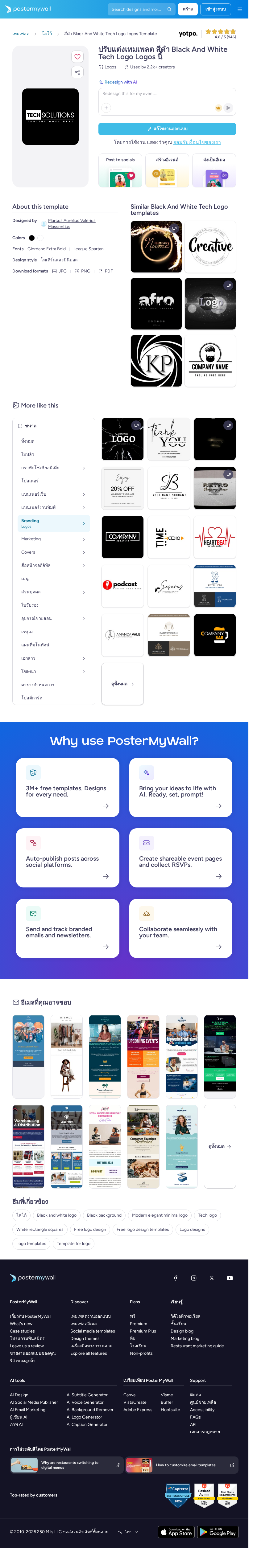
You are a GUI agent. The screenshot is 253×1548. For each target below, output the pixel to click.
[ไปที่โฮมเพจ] (25, 9)
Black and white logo (57, 1215)
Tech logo (207, 1215)
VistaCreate (135, 1402)
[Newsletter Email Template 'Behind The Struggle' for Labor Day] (67, 1147)
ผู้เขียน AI (18, 1417)
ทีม (132, 1338)
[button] (77, 57)
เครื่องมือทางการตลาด (91, 1346)
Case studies (22, 1331)
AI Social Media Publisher (34, 1402)
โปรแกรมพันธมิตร (27, 1338)
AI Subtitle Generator (87, 1395)
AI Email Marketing (27, 1409)
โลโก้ (21, 1215)
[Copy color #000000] (32, 238)
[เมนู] (239, 9)
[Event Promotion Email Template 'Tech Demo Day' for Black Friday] (220, 1057)
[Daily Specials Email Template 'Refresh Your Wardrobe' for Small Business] (67, 1057)
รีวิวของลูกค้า (22, 1360)
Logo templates (31, 1243)
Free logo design (90, 1229)
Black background (104, 1215)
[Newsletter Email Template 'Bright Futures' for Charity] (182, 1057)
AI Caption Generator (87, 1424)
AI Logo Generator (84, 1417)
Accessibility (202, 1409)
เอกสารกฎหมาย (205, 1432)
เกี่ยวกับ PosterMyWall (30, 1316)
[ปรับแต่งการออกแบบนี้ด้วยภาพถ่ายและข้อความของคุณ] (50, 116)
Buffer (167, 1402)
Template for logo (73, 1243)
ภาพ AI (16, 1424)
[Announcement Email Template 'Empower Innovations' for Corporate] (182, 1147)
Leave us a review (27, 1346)
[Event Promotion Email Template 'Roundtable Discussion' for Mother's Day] (105, 1147)
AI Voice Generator (85, 1402)
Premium (138, 1323)
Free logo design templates (143, 1229)
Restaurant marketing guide (197, 1346)
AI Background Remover (90, 1409)
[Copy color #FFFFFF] (40, 238)
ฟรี (132, 1316)
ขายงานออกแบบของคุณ (33, 1353)
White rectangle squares (40, 1229)
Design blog (182, 1331)
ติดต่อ (195, 1395)
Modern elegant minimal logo (160, 1215)
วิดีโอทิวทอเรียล (186, 1316)
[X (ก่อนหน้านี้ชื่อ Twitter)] (211, 1278)
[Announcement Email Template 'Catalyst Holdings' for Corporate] (105, 1057)
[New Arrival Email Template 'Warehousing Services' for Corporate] (28, 1147)
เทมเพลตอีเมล (83, 1323)
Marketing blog (185, 1338)
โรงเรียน (138, 1346)
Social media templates (92, 1331)
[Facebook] (175, 1278)
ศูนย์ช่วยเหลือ (203, 1402)
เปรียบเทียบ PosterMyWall (148, 1380)
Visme (167, 1395)
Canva (129, 1395)
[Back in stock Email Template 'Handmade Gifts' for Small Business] (143, 1147)
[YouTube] (230, 1278)
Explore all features (88, 1353)
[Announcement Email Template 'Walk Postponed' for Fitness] (28, 1057)
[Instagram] (194, 1278)
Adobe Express (137, 1409)
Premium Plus (143, 1331)
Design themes (85, 1338)
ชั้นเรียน (178, 1323)
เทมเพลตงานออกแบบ (90, 1316)
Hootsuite (170, 1409)
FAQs (195, 1417)
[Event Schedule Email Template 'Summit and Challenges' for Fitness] (143, 1057)
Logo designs (192, 1229)
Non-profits (141, 1353)
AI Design (19, 1395)
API (193, 1424)
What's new (21, 1323)
